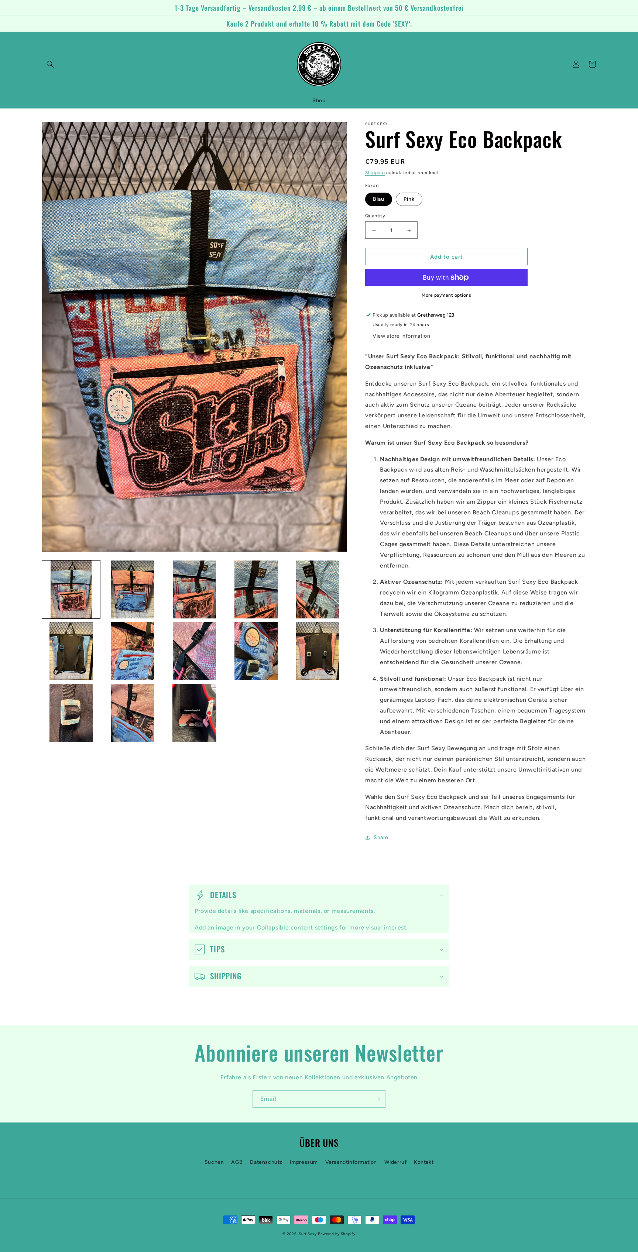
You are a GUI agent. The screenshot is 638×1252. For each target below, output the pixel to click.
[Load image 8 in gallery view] (194, 651)
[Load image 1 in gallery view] (71, 589)
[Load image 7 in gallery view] (133, 651)
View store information (401, 336)
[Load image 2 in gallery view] (133, 589)
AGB (237, 1162)
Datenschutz (266, 1162)
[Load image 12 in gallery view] (133, 713)
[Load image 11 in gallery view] (71, 713)
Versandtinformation (351, 1162)
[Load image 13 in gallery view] (194, 713)
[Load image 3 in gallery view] (194, 589)
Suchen (214, 1162)
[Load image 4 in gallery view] (256, 589)
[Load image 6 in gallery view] (71, 651)
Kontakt (423, 1162)
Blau (378, 199)
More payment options (446, 295)
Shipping (375, 172)
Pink (409, 199)
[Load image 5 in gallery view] (318, 589)
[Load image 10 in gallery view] (318, 651)
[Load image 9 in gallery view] (256, 651)
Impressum (304, 1162)
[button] (50, 64)
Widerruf (395, 1162)
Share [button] (381, 837)
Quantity (375, 215)
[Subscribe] (377, 1099)
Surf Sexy (307, 1233)
